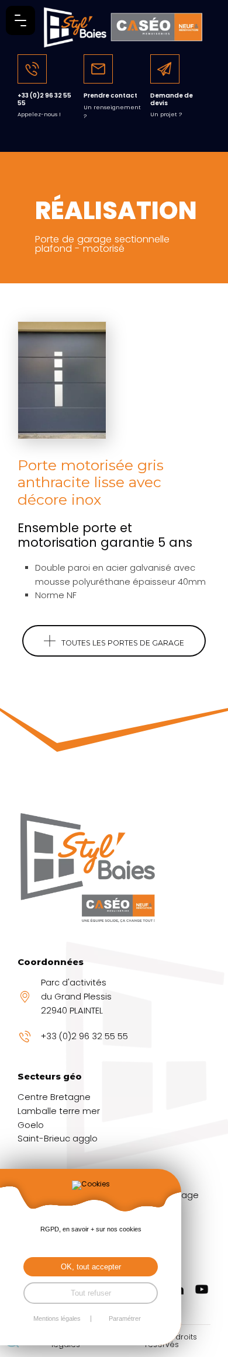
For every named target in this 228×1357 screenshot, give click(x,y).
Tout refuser (91, 1293)
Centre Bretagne (54, 1097)
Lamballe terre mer (59, 1111)
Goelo (31, 1125)
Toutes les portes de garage (122, 642)
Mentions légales (57, 1319)
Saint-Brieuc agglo (58, 1138)
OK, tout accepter (91, 1266)
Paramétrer (125, 1319)
